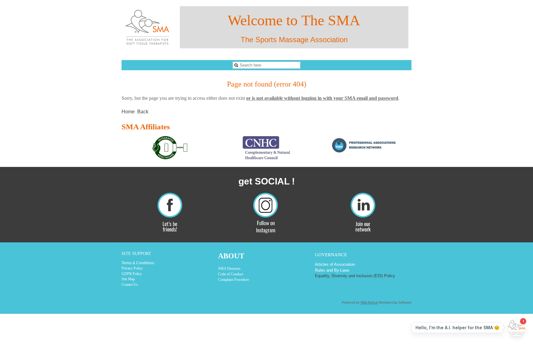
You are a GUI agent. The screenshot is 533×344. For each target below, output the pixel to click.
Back (142, 111)
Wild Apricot (369, 302)
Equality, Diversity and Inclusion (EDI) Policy (355, 275)
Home (128, 111)
